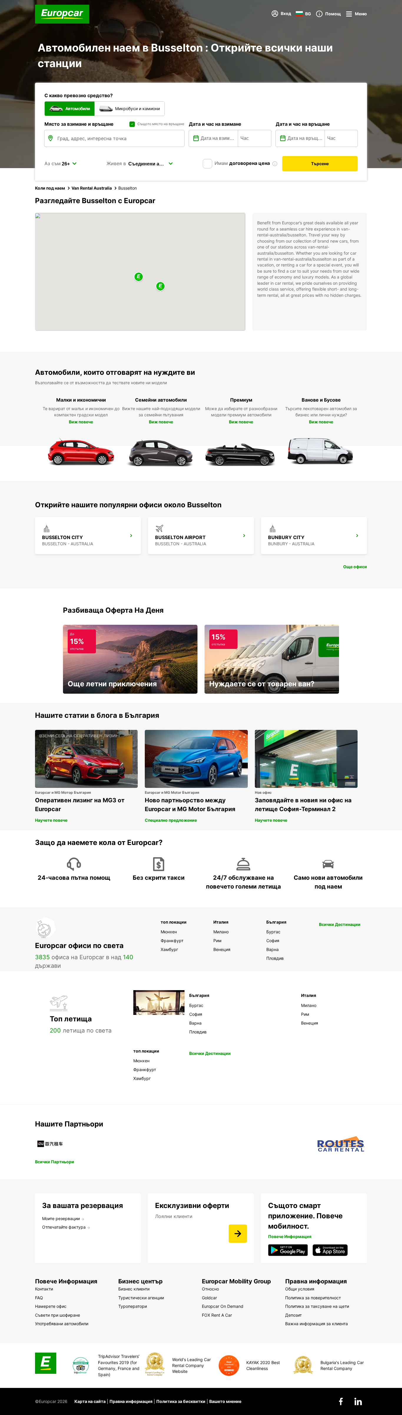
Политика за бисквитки (180, 1401)
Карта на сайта (90, 1401)
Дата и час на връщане (303, 124)
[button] (138, 277)
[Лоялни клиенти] (238, 1234)
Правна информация (130, 1401)
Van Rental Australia (92, 187)
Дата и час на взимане (215, 124)
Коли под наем (50, 187)
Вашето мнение (225, 1401)
